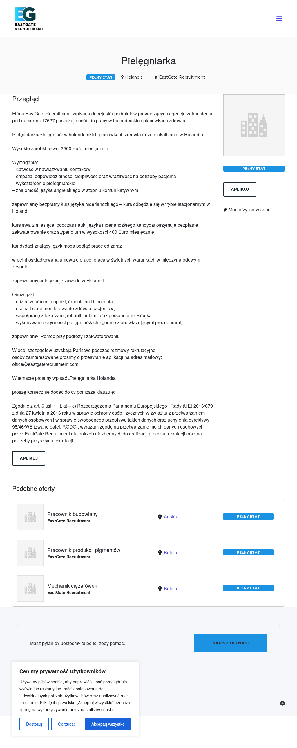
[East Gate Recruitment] (34, 18)
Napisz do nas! (230, 643)
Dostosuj (34, 724)
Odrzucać (67, 724)
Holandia (134, 77)
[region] (75, 699)
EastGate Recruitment (182, 77)
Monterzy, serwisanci (250, 209)
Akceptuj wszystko (108, 724)
